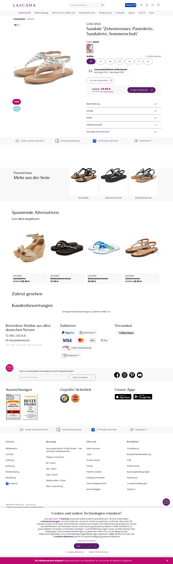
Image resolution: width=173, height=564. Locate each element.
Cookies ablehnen (63, 536)
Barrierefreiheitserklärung (139, 454)
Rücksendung (12, 471)
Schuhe (120, 13)
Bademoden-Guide (55, 480)
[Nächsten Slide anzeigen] (71, 67)
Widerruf (131, 489)
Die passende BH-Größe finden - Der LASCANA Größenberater (64, 450)
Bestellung (11, 477)
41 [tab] (139, 61)
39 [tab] (120, 61)
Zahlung (10, 460)
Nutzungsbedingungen (138, 471)
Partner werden (94, 471)
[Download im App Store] (123, 397)
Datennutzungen (50, 521)
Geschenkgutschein (96, 483)
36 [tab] (91, 61)
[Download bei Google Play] (142, 397)
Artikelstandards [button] (94, 124)
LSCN (142, 13)
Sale (151, 13)
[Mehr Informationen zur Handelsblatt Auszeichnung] (30, 407)
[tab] (89, 48)
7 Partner (64, 519)
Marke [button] (89, 117)
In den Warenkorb (139, 90)
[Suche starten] (102, 5)
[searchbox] (83, 5)
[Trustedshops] (64, 398)
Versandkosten (108, 91)
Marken (30, 18)
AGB (129, 460)
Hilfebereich (11, 448)
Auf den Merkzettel (99, 80)
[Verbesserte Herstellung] (17, 109)
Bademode (25, 13)
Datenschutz (133, 466)
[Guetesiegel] (75, 398)
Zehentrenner (113, 198)
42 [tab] (148, 61)
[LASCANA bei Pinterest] (132, 375)
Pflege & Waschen (55, 457)
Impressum (132, 477)
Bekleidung (42, 13)
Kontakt (9, 454)
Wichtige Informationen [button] (98, 131)
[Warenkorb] (158, 5)
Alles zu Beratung (54, 486)
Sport (132, 13)
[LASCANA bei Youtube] (140, 375)
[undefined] (155, 176)
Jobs (88, 454)
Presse (89, 466)
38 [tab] (110, 61)
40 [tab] (129, 61)
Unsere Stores (93, 460)
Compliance (133, 448)
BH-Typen (51, 462)
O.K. (79, 546)
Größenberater (153, 56)
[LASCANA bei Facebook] (117, 375)
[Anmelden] (147, 5)
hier (112, 534)
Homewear (105, 13)
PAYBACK (13, 483)
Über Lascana (93, 448)
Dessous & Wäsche (63, 13)
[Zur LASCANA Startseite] (24, 5)
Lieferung (10, 466)
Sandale (84, 198)
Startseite (19, 18)
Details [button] (89, 110)
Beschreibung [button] (93, 103)
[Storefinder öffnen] (141, 5)
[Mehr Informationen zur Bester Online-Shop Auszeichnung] (13, 407)
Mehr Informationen (99, 552)
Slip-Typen (51, 468)
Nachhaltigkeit (93, 489)
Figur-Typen (52, 474)
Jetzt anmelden (80, 377)
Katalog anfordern (95, 477)
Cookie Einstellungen (137, 483)
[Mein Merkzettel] (153, 5)
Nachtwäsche (87, 13)
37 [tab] (100, 61)
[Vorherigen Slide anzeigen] (15, 67)
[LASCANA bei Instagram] (124, 375)
